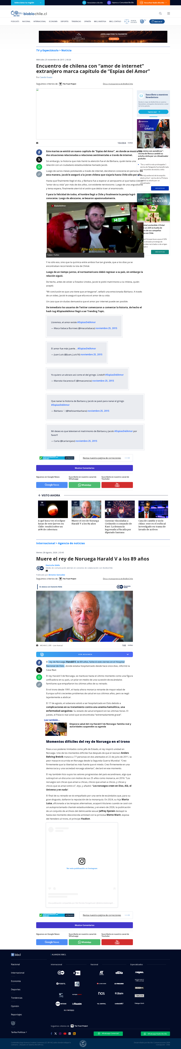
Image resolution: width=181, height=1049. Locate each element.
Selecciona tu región (24, 2)
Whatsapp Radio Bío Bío (157, 1034)
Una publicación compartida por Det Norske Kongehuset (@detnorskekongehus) (82, 903)
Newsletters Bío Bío (95, 2)
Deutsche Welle (53, 565)
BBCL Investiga (100, 21)
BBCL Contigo (115, 21)
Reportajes (16, 1014)
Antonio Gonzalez (56, 575)
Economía (53, 21)
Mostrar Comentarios (84, 468)
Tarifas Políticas (18, 1032)
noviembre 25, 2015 (106, 328)
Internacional (40, 21)
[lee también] (56, 729)
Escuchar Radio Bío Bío (154, 2)
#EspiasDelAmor (86, 322)
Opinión (87, 21)
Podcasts (15, 21)
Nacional (26, 21)
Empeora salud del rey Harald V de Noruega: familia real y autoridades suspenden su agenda (100, 725)
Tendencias (76, 21)
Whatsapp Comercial (110, 1033)
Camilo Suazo (46, 77)
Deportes (64, 21)
